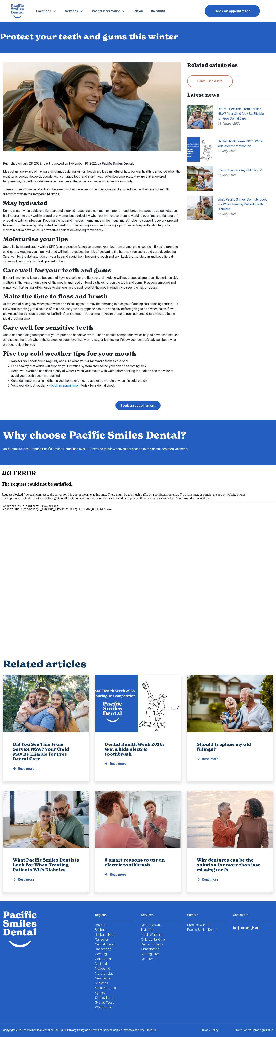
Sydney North (104, 998)
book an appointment (65, 385)
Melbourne (102, 968)
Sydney (100, 993)
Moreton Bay (104, 973)
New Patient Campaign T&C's (254, 1030)
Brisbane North (105, 935)
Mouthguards (150, 954)
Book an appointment (232, 11)
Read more (41, 756)
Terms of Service (102, 1030)
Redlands (101, 983)
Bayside (100, 925)
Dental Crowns (151, 925)
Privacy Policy (76, 1030)
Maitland (101, 964)
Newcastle (102, 978)
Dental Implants (152, 944)
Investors (158, 11)
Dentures (147, 959)
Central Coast (104, 944)
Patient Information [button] (106, 11)
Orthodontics (150, 949)
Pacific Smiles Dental (202, 930)
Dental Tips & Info (210, 81)
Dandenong (103, 949)
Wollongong (103, 1007)
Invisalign (147, 930)
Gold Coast (103, 959)
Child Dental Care (153, 939)
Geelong (101, 954)
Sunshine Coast (106, 988)
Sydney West (104, 1002)
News (139, 11)
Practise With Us (198, 925)
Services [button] (72, 11)
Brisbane (101, 930)
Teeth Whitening (152, 935)
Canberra (101, 939)
